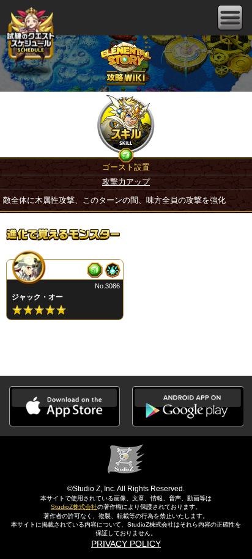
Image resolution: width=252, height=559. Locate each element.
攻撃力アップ (126, 181)
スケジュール (30, 35)
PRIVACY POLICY (126, 544)
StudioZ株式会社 (74, 506)
